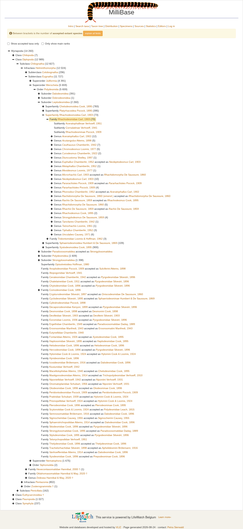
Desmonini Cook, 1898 (105, 311)
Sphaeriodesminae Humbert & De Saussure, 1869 (126, 298)
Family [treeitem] (72, 119)
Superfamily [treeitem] (72, 106)
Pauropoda (28, 499)
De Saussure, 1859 (77, 200)
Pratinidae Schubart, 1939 (64, 396)
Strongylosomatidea (101, 251)
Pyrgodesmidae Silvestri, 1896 (118, 277)
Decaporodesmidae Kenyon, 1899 (68, 307)
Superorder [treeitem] (49, 80)
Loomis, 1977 (79, 149)
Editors (162, 26)
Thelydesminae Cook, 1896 (110, 443)
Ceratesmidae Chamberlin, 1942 (67, 277)
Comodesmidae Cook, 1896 (65, 290)
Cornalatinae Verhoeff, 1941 (81, 127)
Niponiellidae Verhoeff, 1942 (65, 379)
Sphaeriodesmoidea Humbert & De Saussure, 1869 (88, 243)
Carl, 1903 (125, 161)
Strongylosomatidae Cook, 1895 (67, 430)
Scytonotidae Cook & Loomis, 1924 (69, 409)
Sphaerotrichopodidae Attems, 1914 (69, 422)
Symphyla (27, 503)
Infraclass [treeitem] (45, 68)
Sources (139, 26)
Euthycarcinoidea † (33, 494)
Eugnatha (47, 76)
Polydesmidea (60, 255)
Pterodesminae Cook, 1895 (110, 405)
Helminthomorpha (46, 68)
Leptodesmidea (61, 102)
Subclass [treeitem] (37, 63)
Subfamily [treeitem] (78, 123)
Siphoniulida (47, 465)
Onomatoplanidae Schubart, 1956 (68, 383)
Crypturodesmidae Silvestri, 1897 (68, 294)
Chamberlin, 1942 (79, 144)
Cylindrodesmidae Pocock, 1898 (67, 302)
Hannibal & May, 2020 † (54, 477)
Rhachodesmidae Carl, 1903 (74, 119)
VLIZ (118, 527)
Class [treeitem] (26, 55)
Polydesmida (51, 89)
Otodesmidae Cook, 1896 (63, 388)
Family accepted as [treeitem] (83, 268)
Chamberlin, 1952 (78, 161)
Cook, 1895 (123, 200)
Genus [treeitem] (75, 136)
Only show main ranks (57, 43)
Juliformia (51, 80)
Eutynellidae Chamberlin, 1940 (66, 332)
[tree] (121, 277)
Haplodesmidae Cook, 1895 (112, 341)
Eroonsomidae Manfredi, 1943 (66, 328)
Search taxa (82, 26)
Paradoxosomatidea (63, 251)
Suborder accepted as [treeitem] (76, 251)
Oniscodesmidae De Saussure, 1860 (122, 294)
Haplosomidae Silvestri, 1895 (65, 341)
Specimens (126, 26)
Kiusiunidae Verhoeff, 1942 (64, 366)
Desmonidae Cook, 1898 (63, 311)
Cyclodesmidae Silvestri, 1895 (66, 298)
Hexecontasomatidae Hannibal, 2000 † (58, 469)
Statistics (151, 26)
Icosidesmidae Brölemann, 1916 (67, 362)
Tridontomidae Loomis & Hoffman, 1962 (80, 238)
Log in (171, 26)
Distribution (111, 26)
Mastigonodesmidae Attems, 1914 (68, 375)
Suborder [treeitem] (58, 93)
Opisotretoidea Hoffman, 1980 (72, 264)
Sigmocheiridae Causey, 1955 (66, 418)
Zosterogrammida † (42, 486)
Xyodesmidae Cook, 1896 (63, 456)
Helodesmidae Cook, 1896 (64, 345)
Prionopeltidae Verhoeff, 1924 (66, 401)
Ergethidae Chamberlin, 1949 (65, 324)
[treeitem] (72, 115)
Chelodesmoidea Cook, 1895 (75, 106)
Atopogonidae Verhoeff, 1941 (65, 272)
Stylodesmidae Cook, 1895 (64, 435)
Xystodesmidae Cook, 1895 (108, 336)
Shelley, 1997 (77, 157)
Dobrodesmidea (61, 97)
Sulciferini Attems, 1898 (112, 268)
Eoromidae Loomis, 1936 (63, 319)
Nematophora (54, 460)
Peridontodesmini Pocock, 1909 (120, 392)
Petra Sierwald (175, 527)
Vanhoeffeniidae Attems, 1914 (66, 452)
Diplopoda (28, 59)
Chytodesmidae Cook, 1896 (65, 285)
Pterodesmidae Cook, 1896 (64, 405)
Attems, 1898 (76, 140)
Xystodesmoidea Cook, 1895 (75, 247)
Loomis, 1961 (77, 225)
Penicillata (36, 490)
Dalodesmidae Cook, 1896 (116, 362)
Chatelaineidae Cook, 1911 (64, 281)
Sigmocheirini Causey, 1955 (113, 418)
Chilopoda (28, 55)
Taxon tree (97, 26)
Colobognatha (50, 72)
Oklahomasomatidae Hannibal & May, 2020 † (61, 473)
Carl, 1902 (76, 136)
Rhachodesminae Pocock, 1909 (83, 132)
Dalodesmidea (60, 93)
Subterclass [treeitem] (46, 72)
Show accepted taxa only (25, 43)
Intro (70, 26)
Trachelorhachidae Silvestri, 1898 (68, 447)
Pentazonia (42, 482)
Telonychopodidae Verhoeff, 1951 (68, 439)
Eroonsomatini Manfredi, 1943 (116, 328)
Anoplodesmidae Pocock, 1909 (66, 268)
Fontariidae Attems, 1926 (63, 336)
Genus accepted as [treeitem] (97, 161)
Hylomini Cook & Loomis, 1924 (118, 354)
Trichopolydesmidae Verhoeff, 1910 (122, 375)
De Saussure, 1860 (125, 174)
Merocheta (52, 85)
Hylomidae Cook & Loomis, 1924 (67, 354)
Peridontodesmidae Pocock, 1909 (68, 392)
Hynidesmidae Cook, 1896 (64, 358)
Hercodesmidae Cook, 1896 (65, 349)
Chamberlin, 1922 (79, 153)
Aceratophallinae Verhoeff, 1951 (84, 123)
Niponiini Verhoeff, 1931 (109, 379)
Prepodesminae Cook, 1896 (109, 456)
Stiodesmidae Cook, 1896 (63, 426)
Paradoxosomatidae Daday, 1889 (116, 324)
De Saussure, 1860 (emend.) (87, 196)
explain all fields (93, 33)
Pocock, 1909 (78, 183)
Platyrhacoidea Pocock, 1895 (75, 110)
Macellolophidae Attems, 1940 (66, 371)
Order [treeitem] (52, 89)
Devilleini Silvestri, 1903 (106, 315)
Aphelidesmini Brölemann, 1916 (120, 447)
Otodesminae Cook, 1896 (107, 388)
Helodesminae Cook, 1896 (109, 345)
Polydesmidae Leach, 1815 (119, 409)
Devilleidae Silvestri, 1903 (63, 315)
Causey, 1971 (76, 234)
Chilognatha (37, 63)
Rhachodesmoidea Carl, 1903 (76, 114)
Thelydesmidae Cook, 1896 (64, 443)
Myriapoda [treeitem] (22, 50)
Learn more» (164, 517)
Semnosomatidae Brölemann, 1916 (69, 413)
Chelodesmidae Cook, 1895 (114, 371)
